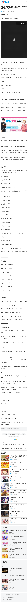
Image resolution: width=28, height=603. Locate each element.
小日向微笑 (5, 434)
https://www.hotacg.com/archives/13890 (9, 429)
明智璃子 (23, 434)
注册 (20, 2)
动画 (1, 11)
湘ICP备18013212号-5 (11, 597)
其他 (10, 533)
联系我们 (8, 594)
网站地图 (17, 594)
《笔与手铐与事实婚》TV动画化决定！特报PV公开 (12, 444)
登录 (17, 2)
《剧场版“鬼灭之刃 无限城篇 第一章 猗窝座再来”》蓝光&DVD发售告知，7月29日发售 (14, 448)
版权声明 (12, 594)
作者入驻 (3, 594)
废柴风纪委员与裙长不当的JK (14, 434)
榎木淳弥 (10, 436)
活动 (10, 539)
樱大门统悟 (16, 436)
